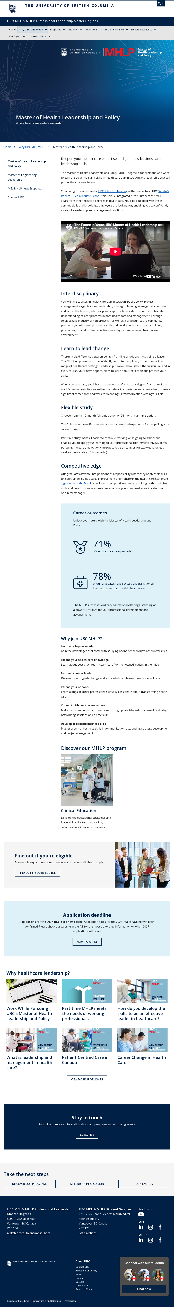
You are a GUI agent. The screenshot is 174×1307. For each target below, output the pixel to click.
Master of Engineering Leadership (22, 177)
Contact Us (144, 1184)
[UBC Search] (161, 4)
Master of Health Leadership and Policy (27, 163)
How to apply (87, 942)
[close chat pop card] (165, 1260)
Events (79, 1278)
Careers (79, 1281)
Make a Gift (81, 1285)
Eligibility (72, 29)
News (78, 1274)
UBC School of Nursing (113, 191)
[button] (144, 1289)
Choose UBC (16, 197)
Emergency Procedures (18, 1301)
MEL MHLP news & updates (25, 188)
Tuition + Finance (114, 29)
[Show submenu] (46, 29)
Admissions (91, 29)
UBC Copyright (54, 1301)
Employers (15, 36)
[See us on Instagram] (150, 1227)
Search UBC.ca (83, 1289)
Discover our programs (29, 1184)
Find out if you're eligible (37, 873)
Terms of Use (38, 1301)
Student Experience (141, 29)
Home (12, 29)
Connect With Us (37, 36)
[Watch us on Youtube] (141, 1214)
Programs (55, 29)
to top (163, 1298)
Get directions (88, 1233)
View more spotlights (87, 1079)
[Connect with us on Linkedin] (141, 1227)
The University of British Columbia (15, 9)
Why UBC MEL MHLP (31, 29)
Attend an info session (87, 1184)
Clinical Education (78, 810)
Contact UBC (82, 1266)
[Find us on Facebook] (160, 1227)
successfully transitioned (138, 583)
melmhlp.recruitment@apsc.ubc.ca (28, 1233)
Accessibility (70, 1301)
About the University (86, 1270)
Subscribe (87, 1135)
